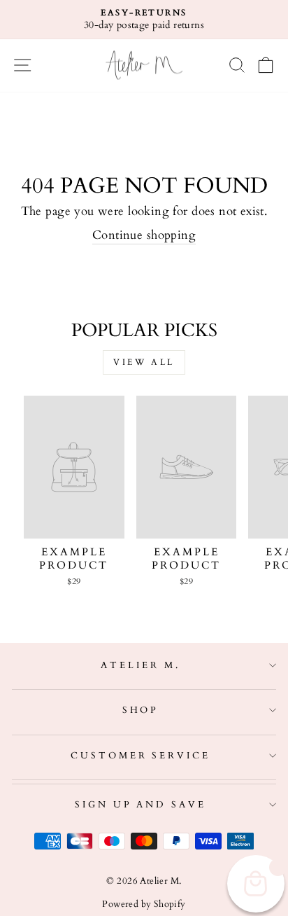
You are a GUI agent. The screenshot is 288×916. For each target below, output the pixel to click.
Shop (140, 710)
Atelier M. (140, 665)
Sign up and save (141, 804)
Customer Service (141, 755)
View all (144, 362)
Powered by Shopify (143, 904)
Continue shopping (144, 235)
